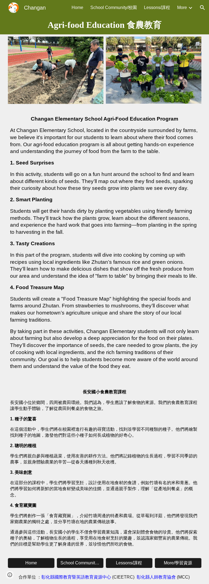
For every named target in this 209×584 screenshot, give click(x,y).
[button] (202, 7)
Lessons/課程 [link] (157, 7)
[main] (104, 24)
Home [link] (77, 7)
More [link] (182, 7)
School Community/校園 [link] (113, 7)
